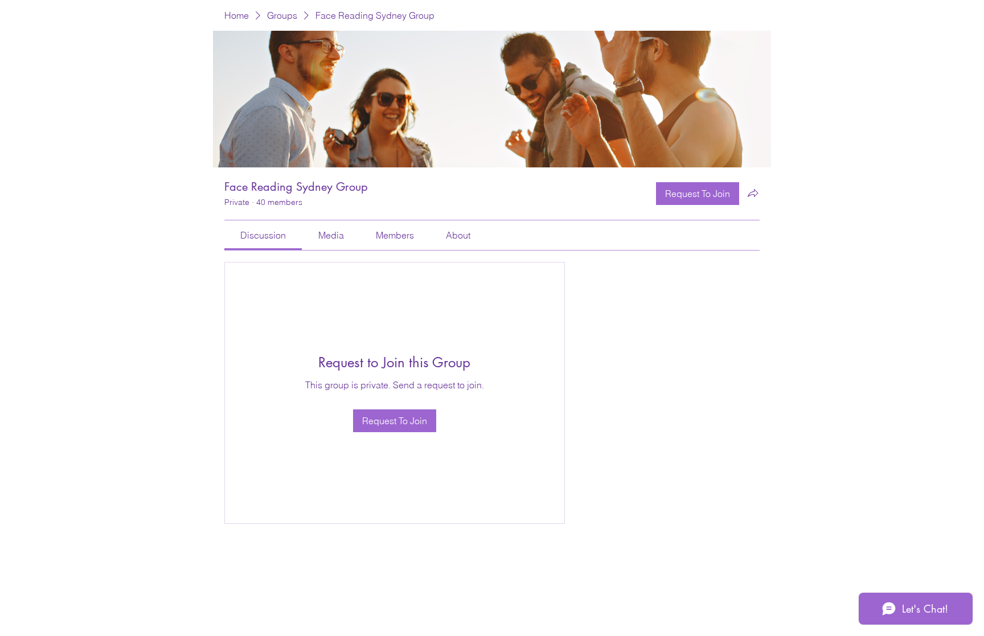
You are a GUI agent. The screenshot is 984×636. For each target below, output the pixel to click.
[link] (263, 235)
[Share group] (753, 193)
